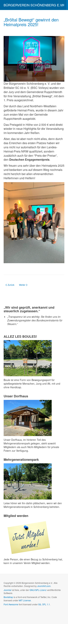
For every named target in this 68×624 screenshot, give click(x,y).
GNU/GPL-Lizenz (38, 589)
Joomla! (7, 589)
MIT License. (25, 600)
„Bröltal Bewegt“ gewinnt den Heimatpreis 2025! (31, 21)
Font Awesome (11, 604)
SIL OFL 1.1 (44, 604)
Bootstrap (8, 597)
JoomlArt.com (44, 585)
